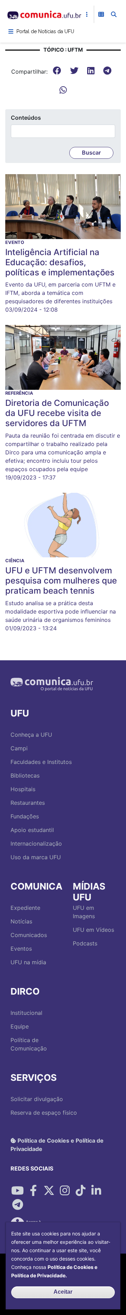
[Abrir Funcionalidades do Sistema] (101, 14)
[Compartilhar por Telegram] (17, 1205)
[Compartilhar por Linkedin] (96, 1191)
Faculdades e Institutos (41, 761)
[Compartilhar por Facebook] (33, 1191)
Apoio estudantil (32, 829)
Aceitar (63, 1292)
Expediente (25, 907)
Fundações (24, 816)
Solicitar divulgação (36, 1098)
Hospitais (22, 789)
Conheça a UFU (31, 734)
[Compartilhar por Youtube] (17, 1191)
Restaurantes (27, 802)
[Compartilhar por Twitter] (49, 1191)
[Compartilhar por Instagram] (65, 1191)
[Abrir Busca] (114, 14)
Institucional (26, 1012)
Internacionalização (36, 843)
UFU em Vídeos (93, 929)
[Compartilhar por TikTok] (81, 1191)
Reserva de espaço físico (43, 1112)
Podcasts (85, 943)
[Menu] (10, 31)
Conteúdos (26, 117)
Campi (19, 748)
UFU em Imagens (84, 912)
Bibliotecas (25, 775)
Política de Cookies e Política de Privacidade (57, 1144)
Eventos (21, 948)
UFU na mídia (28, 962)
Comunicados (28, 934)
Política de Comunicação (28, 1044)
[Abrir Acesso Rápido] (86, 14)
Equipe (19, 1026)
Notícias (21, 921)
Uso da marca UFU (35, 857)
